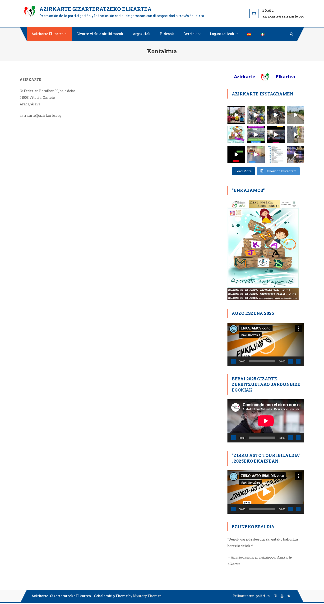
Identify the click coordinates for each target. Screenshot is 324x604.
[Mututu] (290, 361)
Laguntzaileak (222, 34)
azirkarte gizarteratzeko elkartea (95, 8)
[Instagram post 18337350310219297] (296, 135)
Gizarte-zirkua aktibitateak (100, 34)
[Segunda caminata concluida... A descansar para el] (276, 115)
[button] (265, 344)
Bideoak (167, 34)
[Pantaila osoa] (298, 361)
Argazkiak (142, 34)
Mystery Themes (147, 596)
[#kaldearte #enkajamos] (276, 154)
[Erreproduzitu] (233, 361)
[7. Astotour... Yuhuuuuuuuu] (296, 115)
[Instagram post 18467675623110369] (256, 115)
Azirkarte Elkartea (48, 34)
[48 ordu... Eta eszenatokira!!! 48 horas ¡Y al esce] (256, 154)
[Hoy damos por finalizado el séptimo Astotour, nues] (236, 115)
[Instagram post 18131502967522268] (276, 135)
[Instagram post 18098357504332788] (236, 154)
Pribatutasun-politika (251, 596)
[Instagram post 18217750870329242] (236, 135)
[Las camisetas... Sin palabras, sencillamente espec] (256, 135)
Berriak (190, 34)
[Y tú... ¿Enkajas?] (296, 154)
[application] (265, 344)
